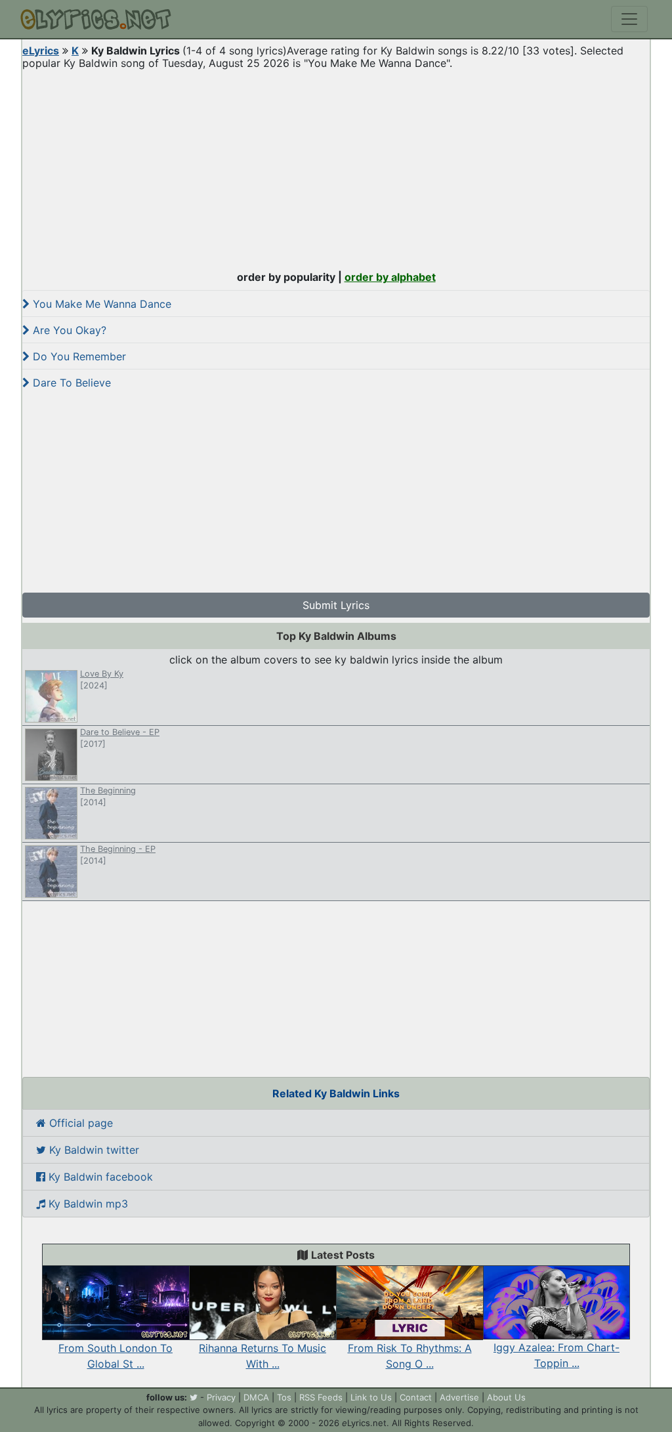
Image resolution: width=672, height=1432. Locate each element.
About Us (506, 1397)
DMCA (256, 1397)
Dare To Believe (70, 382)
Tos (284, 1397)
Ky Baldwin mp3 (86, 1203)
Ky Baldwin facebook (99, 1176)
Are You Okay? (68, 330)
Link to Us (371, 1397)
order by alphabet (390, 277)
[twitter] (194, 1397)
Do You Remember (78, 356)
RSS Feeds (321, 1397)
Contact (416, 1397)
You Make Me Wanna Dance (100, 303)
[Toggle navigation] (629, 19)
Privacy (221, 1397)
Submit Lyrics (336, 605)
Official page (79, 1122)
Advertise (459, 1397)
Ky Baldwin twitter (92, 1149)
